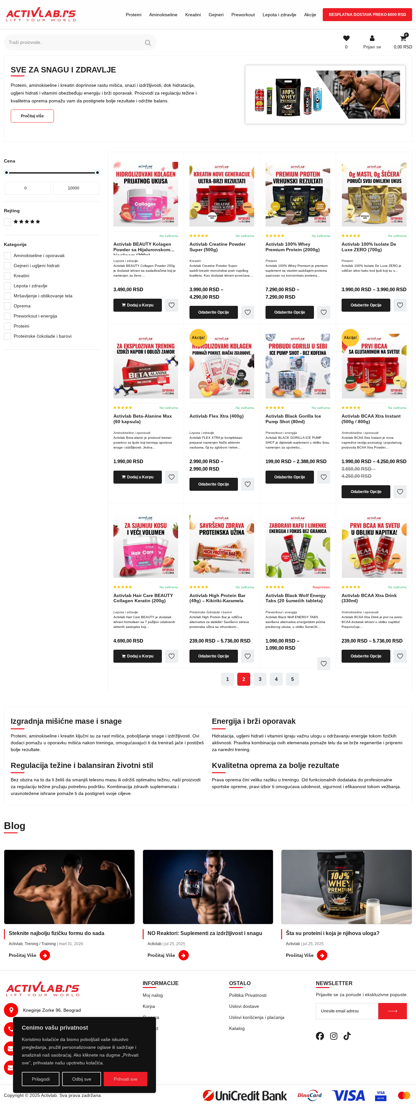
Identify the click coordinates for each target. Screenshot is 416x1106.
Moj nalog (153, 995)
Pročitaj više (32, 116)
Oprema (22, 305)
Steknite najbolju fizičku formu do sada (56, 933)
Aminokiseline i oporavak (39, 255)
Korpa (149, 1006)
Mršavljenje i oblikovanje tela (43, 295)
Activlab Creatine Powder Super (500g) (217, 246)
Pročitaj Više (22, 955)
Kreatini (193, 14)
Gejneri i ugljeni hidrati (36, 265)
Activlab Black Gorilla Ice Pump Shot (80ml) (293, 418)
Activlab (16, 944)
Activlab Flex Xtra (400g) (216, 416)
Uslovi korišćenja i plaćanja (256, 1017)
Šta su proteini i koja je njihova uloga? (333, 933)
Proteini (133, 14)
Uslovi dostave (244, 1006)
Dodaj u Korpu (140, 305)
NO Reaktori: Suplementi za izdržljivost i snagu (205, 933)
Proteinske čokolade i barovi (43, 336)
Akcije (310, 14)
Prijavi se (372, 47)
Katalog (237, 1028)
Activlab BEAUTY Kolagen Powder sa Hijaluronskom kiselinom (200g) (142, 249)
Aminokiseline (163, 14)
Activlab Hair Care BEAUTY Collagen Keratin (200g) (143, 598)
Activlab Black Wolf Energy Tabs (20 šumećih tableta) (296, 598)
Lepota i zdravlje (279, 14)
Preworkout (243, 14)
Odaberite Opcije (213, 312)
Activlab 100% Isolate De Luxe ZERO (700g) (369, 246)
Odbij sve (81, 1079)
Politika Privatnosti (247, 995)
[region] (84, 1055)
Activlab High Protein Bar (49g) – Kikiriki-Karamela (217, 598)
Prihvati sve (125, 1079)
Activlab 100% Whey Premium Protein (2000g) (293, 246)
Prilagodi (41, 1079)
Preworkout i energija (35, 316)
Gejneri (216, 14)
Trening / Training (40, 944)
